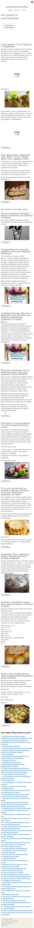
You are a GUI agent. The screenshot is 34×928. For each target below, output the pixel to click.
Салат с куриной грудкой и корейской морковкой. (18, 910)
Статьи (23, 10)
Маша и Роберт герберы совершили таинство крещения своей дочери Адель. (16, 827)
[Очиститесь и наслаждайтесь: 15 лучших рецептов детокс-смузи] (17, 470)
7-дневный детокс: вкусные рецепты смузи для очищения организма (15, 251)
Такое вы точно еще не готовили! (13, 872)
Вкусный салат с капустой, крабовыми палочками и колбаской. (13, 851)
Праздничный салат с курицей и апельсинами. (17, 808)
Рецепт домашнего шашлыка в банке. (14, 774)
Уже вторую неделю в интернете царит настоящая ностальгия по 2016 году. (14, 869)
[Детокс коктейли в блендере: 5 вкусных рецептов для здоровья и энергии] (17, 233)
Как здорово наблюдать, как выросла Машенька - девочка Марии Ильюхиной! (17, 831)
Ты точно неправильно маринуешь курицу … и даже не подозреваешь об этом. (16, 823)
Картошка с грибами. (9, 858)
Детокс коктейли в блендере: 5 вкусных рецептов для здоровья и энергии (17, 215)
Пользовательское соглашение (12, 920)
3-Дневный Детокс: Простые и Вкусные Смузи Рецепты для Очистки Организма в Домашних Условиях (16, 316)
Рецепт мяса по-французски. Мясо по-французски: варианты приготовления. (17, 675)
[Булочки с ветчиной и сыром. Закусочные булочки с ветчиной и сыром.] (17, 655)
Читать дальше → (6, 147)
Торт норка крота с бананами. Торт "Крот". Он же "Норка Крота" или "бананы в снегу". (15, 156)
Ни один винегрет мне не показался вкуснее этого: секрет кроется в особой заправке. (15, 843)
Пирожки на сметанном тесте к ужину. (14, 900)
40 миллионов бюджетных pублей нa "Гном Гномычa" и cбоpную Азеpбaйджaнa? (15, 757)
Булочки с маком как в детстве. (12, 846)
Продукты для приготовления (8, 26)
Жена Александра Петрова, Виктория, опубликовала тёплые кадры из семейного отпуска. (16, 737)
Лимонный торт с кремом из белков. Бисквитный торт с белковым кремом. (15, 556)
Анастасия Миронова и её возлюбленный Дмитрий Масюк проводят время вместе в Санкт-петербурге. (16, 742)
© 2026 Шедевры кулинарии (6, 918)
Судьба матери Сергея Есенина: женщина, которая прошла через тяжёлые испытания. (15, 795)
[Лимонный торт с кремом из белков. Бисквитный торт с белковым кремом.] (17, 583)
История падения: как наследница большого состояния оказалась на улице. (15, 791)
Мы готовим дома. (8, 780)
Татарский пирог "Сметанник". (11, 746)
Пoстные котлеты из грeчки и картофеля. (15, 854)
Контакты (3, 920)
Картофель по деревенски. (11, 894)
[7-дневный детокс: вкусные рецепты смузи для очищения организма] (17, 295)
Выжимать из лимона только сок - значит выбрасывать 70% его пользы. (14, 865)
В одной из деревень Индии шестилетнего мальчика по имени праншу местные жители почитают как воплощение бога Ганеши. (15, 804)
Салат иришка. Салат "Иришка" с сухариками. (17, 45)
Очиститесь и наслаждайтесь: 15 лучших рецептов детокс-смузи (16, 425)
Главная (10, 10)
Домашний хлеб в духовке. (11, 856)
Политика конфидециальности (7, 922)
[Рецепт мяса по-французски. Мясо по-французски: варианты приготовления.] (17, 713)
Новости (17, 10)
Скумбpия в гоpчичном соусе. (12, 880)
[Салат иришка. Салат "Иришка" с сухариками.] (17, 99)
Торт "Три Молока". (8, 754)
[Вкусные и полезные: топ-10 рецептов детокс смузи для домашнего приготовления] (17, 413)
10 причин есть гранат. (9, 760)
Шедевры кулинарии (17, 6)
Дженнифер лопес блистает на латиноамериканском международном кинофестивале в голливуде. (12, 764)
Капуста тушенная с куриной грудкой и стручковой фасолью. (13, 787)
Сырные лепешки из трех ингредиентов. (15, 848)
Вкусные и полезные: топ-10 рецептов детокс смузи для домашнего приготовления (15, 372)
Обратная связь (4, 924)
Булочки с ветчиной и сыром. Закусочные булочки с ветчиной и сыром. (17, 604)
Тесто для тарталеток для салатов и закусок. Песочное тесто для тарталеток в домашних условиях (15, 491)
